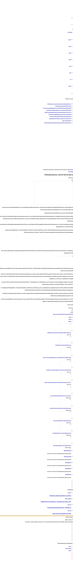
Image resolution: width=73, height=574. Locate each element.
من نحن (69, 546)
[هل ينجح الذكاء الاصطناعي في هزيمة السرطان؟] (65, 343)
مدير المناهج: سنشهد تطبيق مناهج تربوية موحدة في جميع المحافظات (59, 104)
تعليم (70, 66)
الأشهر (70, 319)
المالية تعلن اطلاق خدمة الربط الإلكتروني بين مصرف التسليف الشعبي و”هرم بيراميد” (57, 108)
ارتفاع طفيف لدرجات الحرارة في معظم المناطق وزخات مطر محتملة (60, 114)
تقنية (70, 73)
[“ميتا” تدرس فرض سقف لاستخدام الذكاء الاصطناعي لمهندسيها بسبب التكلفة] (65, 380)
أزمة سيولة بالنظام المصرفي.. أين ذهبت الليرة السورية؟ (61, 433)
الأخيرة (70, 317)
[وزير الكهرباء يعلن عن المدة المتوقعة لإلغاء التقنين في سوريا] (65, 394)
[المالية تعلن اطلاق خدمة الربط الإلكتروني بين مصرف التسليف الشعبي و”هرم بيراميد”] (65, 355)
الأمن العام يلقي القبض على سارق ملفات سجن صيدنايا (62, 421)
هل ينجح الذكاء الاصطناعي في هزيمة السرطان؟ (63, 106)
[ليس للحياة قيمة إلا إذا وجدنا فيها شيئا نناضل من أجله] (65, 443)
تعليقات (69, 321)
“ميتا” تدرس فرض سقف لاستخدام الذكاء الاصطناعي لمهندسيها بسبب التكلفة (58, 112)
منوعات (69, 86)
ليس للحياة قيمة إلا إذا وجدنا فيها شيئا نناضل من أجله (62, 446)
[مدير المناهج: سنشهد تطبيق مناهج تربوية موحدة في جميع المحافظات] (65, 331)
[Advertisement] (43, 7)
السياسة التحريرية (68, 548)
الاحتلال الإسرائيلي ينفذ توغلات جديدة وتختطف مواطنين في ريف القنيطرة (58, 110)
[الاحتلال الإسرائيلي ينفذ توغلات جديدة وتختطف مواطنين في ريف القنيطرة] (65, 368)
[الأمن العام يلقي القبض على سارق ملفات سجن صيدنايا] (65, 419)
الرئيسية (69, 40)
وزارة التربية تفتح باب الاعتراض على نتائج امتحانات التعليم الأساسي (60, 119)
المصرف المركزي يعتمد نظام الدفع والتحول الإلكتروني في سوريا (60, 117)
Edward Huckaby (67, 457)
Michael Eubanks (67, 451)
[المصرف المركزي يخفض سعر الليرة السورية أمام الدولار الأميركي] (65, 406)
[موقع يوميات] (70, 32)
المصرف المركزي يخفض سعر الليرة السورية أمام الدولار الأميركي (60, 408)
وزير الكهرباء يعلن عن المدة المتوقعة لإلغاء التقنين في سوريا (60, 396)
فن (70, 79)
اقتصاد (70, 60)
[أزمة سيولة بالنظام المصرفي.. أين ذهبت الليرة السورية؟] (65, 431)
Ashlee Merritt (68, 463)
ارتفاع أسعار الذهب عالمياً (66, 121)
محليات (70, 53)
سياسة (70, 46)
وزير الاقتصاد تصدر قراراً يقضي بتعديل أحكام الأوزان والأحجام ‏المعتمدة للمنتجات (57, 123)
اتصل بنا (69, 551)
